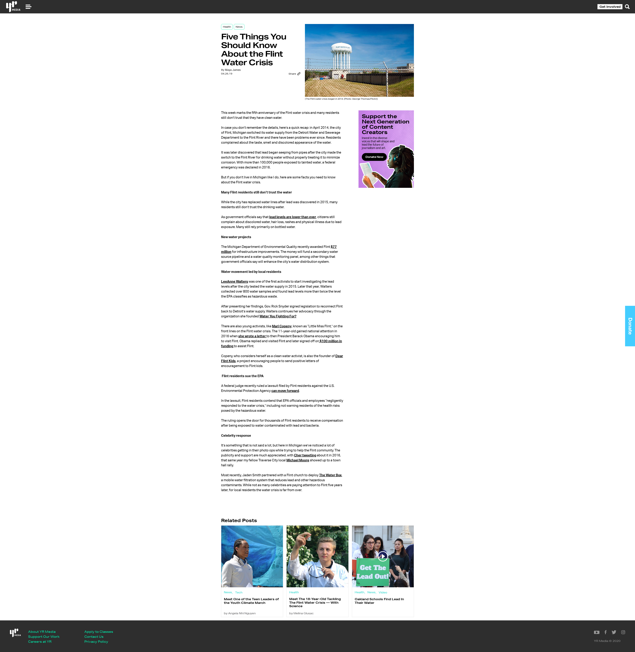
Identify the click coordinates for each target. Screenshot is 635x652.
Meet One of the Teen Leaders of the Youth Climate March (251, 600)
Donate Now (374, 157)
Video (383, 592)
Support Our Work (44, 636)
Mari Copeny (282, 326)
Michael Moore (297, 460)
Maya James (233, 70)
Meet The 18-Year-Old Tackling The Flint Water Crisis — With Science (315, 602)
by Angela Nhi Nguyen (240, 613)
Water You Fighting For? (277, 316)
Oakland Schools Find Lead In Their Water (379, 600)
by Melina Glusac (301, 613)
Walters (242, 281)
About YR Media (42, 631)
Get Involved (610, 6)
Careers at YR (39, 641)
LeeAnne (228, 281)
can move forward (285, 391)
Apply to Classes (98, 631)
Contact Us (94, 636)
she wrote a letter (252, 336)
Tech (238, 592)
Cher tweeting (305, 455)
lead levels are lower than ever (292, 217)
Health (227, 26)
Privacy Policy (96, 641)
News (239, 26)
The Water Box (330, 475)
